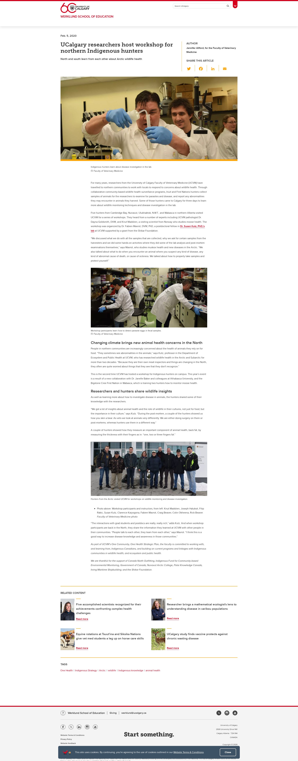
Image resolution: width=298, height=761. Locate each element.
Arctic (102, 670)
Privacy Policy (66, 739)
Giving (113, 713)
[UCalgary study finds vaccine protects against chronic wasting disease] (158, 639)
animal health (153, 670)
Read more (82, 619)
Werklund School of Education (87, 16)
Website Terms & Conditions (188, 752)
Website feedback (68, 743)
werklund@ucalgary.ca (133, 713)
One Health (66, 670)
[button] (190, 68)
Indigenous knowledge (130, 670)
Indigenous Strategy (86, 670)
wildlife (112, 670)
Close (228, 752)
